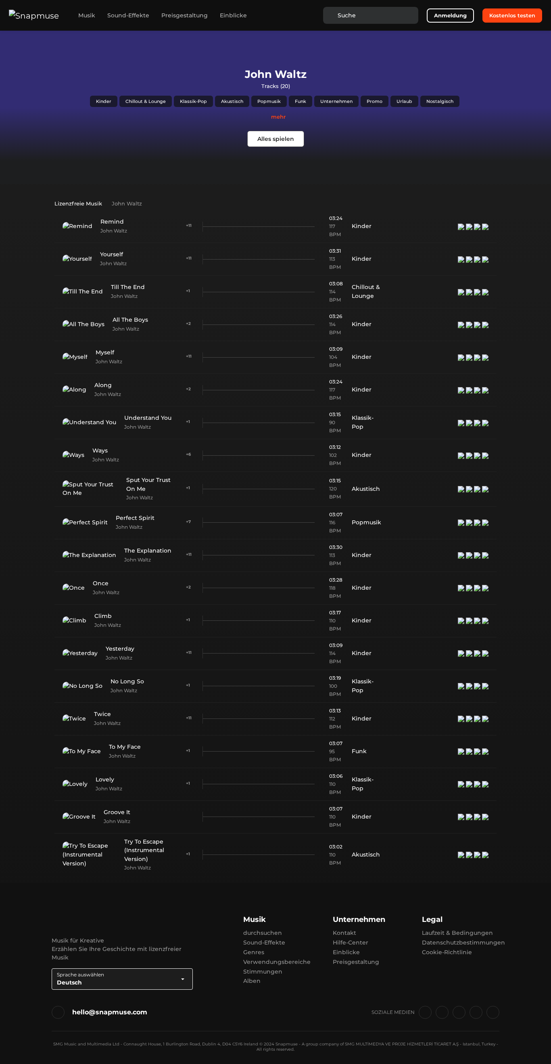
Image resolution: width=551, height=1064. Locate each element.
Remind (112, 221)
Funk (300, 101)
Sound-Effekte (128, 15)
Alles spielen (275, 138)
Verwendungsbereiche (277, 962)
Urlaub (404, 101)
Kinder (103, 101)
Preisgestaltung (184, 15)
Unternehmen (336, 101)
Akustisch (232, 101)
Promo (374, 101)
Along (103, 385)
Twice (102, 714)
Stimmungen (262, 971)
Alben (252, 980)
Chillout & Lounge (145, 101)
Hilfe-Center (350, 942)
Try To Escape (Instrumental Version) (144, 850)
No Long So (127, 681)
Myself (105, 352)
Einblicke (233, 15)
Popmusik (269, 101)
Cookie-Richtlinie (447, 952)
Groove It (117, 812)
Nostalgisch (439, 101)
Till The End (128, 287)
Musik (86, 15)
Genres (253, 952)
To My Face (125, 746)
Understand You (147, 417)
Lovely (105, 779)
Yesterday (120, 648)
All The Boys (130, 319)
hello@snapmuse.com (109, 1012)
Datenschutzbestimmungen (463, 942)
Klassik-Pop (193, 101)
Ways (100, 450)
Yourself (111, 254)
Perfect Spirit (135, 518)
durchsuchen (262, 932)
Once (101, 583)
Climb (103, 616)
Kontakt (344, 932)
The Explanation (147, 550)
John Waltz (113, 231)
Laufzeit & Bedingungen (457, 932)
